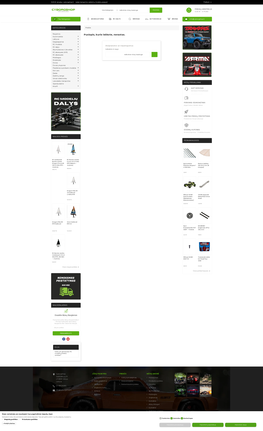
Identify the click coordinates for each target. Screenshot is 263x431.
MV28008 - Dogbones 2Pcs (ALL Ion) (203, 228)
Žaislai (55, 73)
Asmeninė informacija (102, 378)
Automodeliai (58, 37)
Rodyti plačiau (9, 423)
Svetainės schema (156, 411)
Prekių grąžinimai (100, 381)
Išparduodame (58, 84)
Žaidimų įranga (58, 76)
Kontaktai (152, 401)
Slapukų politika (10, 419)
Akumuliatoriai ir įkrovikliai (62, 50)
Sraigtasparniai (58, 42)
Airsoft (55, 86)
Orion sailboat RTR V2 (72, 223)
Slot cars (56, 71)
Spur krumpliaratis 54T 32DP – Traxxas (189, 228)
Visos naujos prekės (71, 267)
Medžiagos (57, 58)
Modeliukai (57, 60)
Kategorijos (59, 28)
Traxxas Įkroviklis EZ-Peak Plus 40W (204, 259)
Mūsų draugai (154, 404)
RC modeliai (57, 44)
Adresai (97, 391)
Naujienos (56, 34)
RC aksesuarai (58, 55)
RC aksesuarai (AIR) (60, 52)
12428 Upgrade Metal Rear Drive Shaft (204, 196)
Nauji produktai (127, 381)
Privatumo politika (156, 381)
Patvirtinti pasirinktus (208, 425)
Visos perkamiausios (202, 271)
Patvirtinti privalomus (175, 425)
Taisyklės (152, 384)
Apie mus (152, 388)
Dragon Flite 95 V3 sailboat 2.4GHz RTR (72, 192)
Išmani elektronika (60, 78)
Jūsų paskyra (99, 373)
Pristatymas (153, 378)
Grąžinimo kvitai (100, 388)
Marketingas (188, 418)
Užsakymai (98, 384)
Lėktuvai (56, 39)
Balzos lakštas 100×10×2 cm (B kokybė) (203, 165)
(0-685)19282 (61, 386)
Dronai (55, 63)
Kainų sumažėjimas (129, 378)
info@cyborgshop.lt (63, 390)
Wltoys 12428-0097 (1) (188, 258)
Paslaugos (153, 394)
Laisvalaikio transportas (61, 81)
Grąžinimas (153, 398)
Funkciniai (166, 418)
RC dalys (56, 47)
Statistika (176, 418)
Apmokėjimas (154, 391)
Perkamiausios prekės (130, 384)
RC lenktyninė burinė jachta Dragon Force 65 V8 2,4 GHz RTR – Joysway (58, 163)
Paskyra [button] (208, 2)
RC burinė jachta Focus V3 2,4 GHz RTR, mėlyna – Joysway (73, 162)
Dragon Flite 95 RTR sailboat (57, 223)
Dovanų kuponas (59, 65)
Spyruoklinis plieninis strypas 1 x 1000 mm (189, 165)
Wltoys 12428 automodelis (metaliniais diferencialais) (188, 197)
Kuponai (97, 394)
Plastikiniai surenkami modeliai (64, 68)
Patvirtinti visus (241, 425)
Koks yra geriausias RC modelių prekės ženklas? (63, 353)
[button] (66, 19)
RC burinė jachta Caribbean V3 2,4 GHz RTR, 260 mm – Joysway (58, 256)
